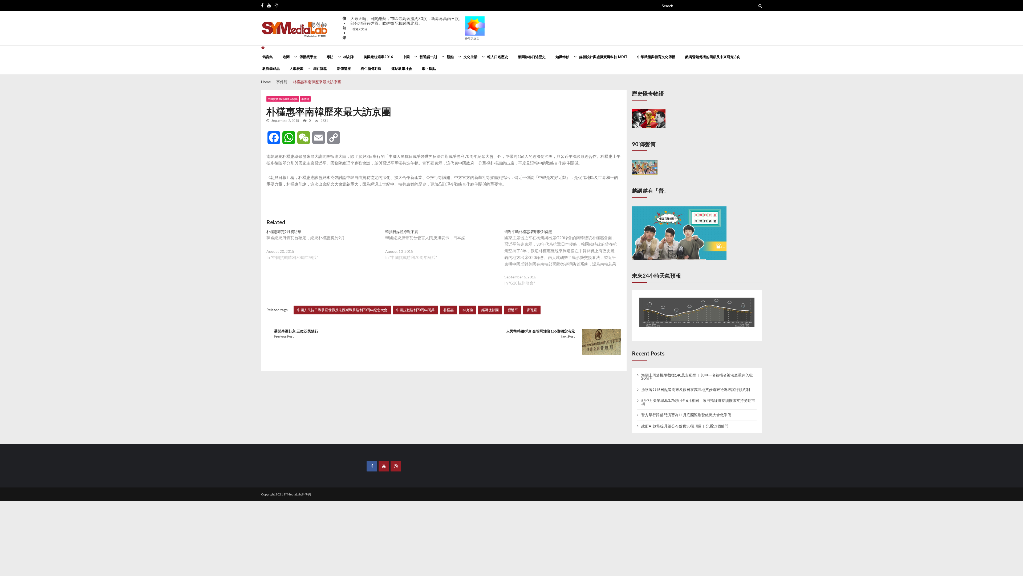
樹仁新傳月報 (371, 68)
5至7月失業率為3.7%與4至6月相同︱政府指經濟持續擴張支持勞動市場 (698, 396)
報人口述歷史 (497, 57)
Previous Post (284, 336)
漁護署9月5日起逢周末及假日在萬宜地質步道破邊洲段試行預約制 (695, 383)
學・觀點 (429, 68)
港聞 (286, 57)
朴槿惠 (448, 310)
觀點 (450, 57)
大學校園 (296, 68)
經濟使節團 (490, 310)
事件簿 (305, 99)
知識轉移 (562, 57)
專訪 (330, 57)
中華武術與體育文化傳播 (656, 57)
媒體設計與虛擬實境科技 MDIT (603, 57)
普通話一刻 (428, 57)
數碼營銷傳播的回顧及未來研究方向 (713, 57)
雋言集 (267, 57)
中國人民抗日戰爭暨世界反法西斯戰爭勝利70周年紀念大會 (342, 310)
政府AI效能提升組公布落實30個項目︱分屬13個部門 (684, 420)
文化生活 (470, 57)
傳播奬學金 (308, 57)
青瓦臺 (532, 310)
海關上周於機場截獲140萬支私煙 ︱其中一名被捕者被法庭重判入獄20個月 (697, 371)
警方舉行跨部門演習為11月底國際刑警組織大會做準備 (686, 409)
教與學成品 (271, 68)
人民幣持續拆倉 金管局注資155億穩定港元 (540, 331)
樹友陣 (348, 57)
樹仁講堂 (320, 68)
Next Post (568, 336)
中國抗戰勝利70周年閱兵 (283, 99)
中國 (406, 57)
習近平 (513, 310)
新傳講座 (344, 68)
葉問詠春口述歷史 (532, 57)
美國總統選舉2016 (378, 57)
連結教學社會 (401, 68)
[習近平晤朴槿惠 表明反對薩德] (563, 261)
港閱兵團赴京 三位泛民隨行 (296, 331)
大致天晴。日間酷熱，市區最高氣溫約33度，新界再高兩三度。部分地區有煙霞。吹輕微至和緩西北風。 (406, 23)
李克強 (467, 310)
